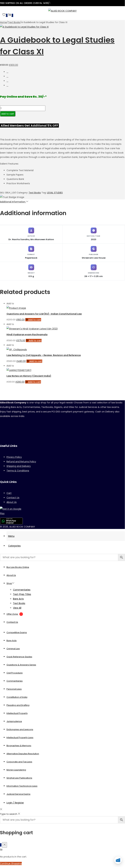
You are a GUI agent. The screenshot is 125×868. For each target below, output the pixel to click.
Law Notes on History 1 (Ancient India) (29, 376)
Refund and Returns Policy (21, 461)
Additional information (13, 201)
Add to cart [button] (34, 319)
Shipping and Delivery (19, 466)
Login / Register (15, 802)
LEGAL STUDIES (55, 192)
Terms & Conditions (18, 470)
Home (3, 22)
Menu (11, 536)
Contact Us (13, 497)
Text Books (14, 22)
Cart (9, 493)
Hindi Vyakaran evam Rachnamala (27, 334)
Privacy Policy (14, 457)
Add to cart (7, 113)
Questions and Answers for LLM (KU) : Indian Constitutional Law (44, 313)
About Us (12, 502)
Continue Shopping (11, 863)
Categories (14, 545)
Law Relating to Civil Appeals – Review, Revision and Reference (44, 355)
